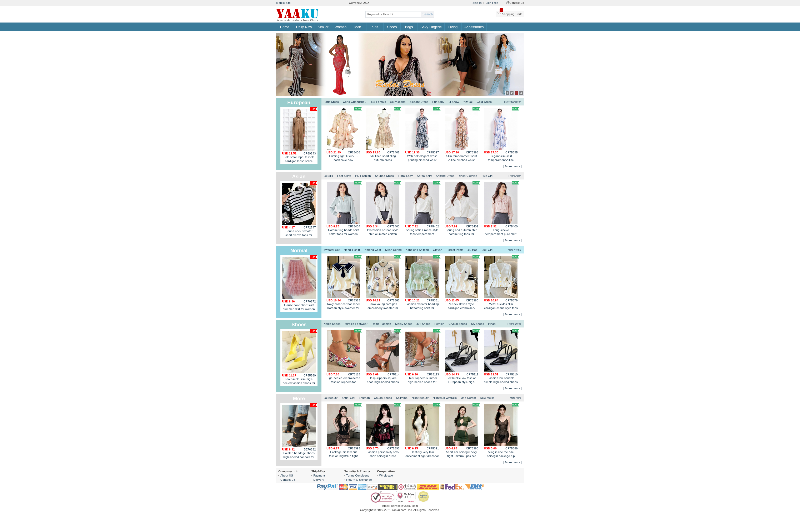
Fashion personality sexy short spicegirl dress (383, 452)
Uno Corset (468, 397)
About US (286, 475)
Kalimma (402, 397)
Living (453, 27)
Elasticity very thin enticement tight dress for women (422, 453)
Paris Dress (331, 101)
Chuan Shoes (383, 397)
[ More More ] (515, 397)
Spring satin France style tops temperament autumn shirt (422, 231)
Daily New (304, 27)
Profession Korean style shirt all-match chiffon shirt (383, 231)
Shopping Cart (511, 13)
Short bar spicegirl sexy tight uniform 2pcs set (461, 452)
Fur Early (438, 101)
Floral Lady (405, 175)
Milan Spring (393, 249)
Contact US (287, 479)
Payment (319, 475)
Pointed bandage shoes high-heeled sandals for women (299, 454)
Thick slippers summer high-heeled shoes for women (422, 379)
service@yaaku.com (404, 505)
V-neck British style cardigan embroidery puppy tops (461, 305)
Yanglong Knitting (417, 249)
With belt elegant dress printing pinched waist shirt (422, 157)
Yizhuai (467, 101)
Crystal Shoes (458, 323)
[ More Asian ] (515, 175)
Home (284, 27)
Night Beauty (420, 397)
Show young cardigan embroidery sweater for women (383, 305)
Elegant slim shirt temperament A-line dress (501, 157)
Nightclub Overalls (445, 397)
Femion (439, 323)
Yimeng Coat (372, 249)
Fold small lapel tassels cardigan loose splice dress (299, 158)
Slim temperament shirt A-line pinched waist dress (461, 157)
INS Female (378, 101)
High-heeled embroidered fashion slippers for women (343, 379)
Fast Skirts (344, 175)
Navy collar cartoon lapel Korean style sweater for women (343, 305)
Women (340, 27)
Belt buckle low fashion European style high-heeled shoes (461, 379)
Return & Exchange (359, 479)
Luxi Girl (487, 249)
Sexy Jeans (397, 101)
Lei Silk (328, 175)
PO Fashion (363, 175)
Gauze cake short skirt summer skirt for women (299, 305)
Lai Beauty (331, 397)
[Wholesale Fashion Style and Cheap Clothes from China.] (297, 21)
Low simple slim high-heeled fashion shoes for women (299, 380)
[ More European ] (513, 101)
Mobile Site (283, 2)
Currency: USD (359, 2)
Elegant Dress (419, 101)
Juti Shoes (423, 323)
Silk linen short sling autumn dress (383, 156)
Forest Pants (454, 249)
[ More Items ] (512, 166)
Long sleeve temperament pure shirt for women (501, 231)
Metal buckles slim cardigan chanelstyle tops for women (501, 305)
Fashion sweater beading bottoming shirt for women (422, 305)
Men (357, 27)
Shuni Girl (348, 397)
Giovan (437, 249)
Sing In (477, 2)
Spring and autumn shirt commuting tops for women (461, 231)
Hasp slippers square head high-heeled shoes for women (383, 379)
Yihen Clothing (467, 175)
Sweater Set (332, 249)
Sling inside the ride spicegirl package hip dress (501, 453)
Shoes (392, 27)
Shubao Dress (384, 175)
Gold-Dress (484, 101)
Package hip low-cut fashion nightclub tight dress (343, 453)
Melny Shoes (403, 323)
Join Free (492, 2)
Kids (374, 27)
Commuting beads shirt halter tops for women (343, 230)
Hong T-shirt (352, 249)
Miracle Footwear (356, 323)
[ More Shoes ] (515, 323)
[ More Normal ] (514, 249)
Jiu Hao (473, 249)
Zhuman (364, 397)
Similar (323, 27)
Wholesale (386, 475)
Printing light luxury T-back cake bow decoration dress (343, 157)
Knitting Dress (445, 175)
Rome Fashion (381, 323)
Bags (409, 27)
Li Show (454, 101)
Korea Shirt (424, 175)
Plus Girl (486, 175)
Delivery (318, 479)
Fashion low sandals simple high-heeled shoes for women (501, 379)
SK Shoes (477, 323)
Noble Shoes (332, 323)
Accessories (474, 27)
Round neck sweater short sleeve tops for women (299, 232)
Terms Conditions (357, 475)
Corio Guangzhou (354, 101)
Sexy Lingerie (431, 27)
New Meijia (487, 397)
